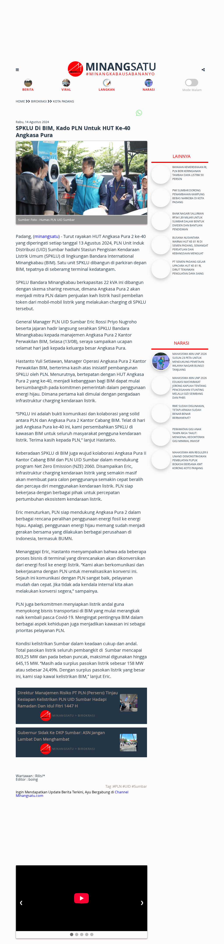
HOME (20, 101)
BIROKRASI (39, 101)
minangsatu (46, 236)
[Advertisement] (112, 30)
